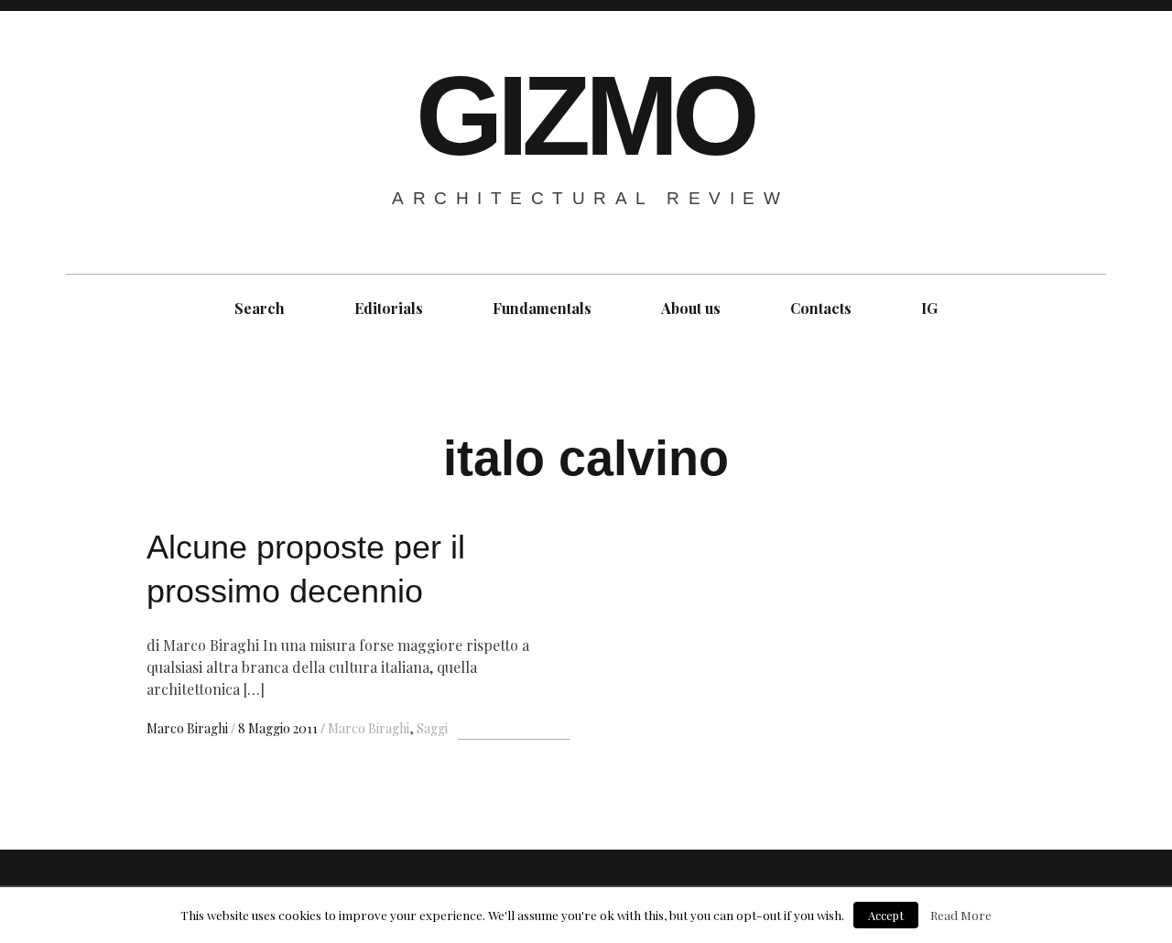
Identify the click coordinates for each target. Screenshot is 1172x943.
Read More (961, 915)
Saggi (432, 728)
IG (929, 308)
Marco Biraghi (188, 728)
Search (259, 308)
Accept (886, 915)
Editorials (388, 308)
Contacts (821, 308)
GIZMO (585, 116)
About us (691, 308)
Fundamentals (542, 308)
